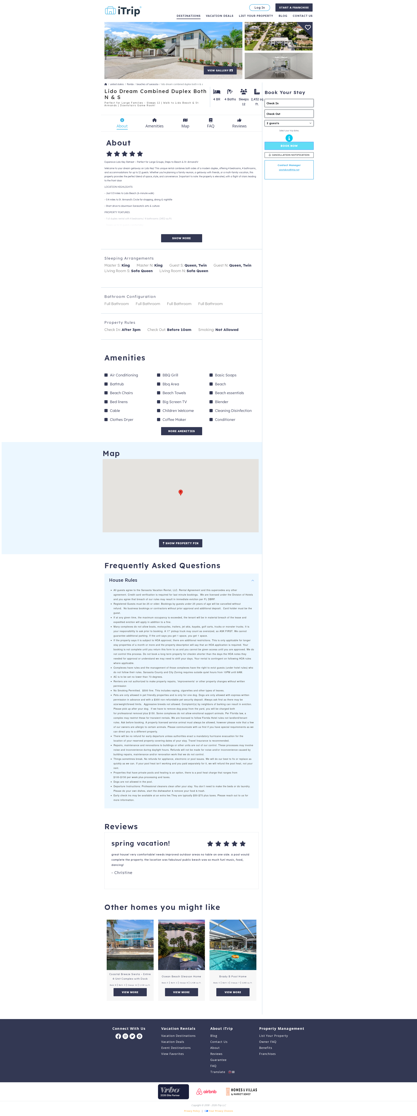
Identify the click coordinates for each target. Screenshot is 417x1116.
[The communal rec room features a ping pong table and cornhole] (279, 65)
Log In (259, 7)
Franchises (267, 1054)
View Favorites (172, 1054)
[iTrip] (123, 10)
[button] (181, 493)
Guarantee (218, 1060)
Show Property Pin (182, 543)
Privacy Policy (192, 1110)
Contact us (303, 15)
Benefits (265, 1048)
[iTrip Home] (105, 84)
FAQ (213, 1066)
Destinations (189, 15)
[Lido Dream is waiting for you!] (173, 50)
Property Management (281, 1028)
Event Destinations (176, 1048)
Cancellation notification (290, 154)
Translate (219, 1072)
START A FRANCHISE (294, 7)
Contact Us (219, 1042)
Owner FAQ (267, 1042)
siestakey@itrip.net (289, 169)
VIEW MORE (130, 992)
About (215, 1048)
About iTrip (221, 1028)
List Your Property (256, 15)
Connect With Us (128, 1028)
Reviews (216, 1054)
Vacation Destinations (178, 1036)
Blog (283, 15)
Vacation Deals (219, 15)
